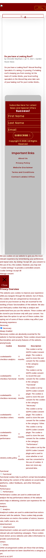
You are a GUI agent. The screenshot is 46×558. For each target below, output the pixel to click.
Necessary (7, 328)
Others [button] (3, 542)
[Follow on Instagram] (27, 8)
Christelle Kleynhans (15, 59)
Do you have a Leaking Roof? (18, 56)
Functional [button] (4, 471)
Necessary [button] (4, 325)
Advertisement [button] (6, 524)
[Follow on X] (23, 8)
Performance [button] (5, 489)
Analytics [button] (3, 506)
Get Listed (40, 7)
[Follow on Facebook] (19, 8)
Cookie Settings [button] (6, 270)
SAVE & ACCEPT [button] (6, 556)
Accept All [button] (17, 270)
